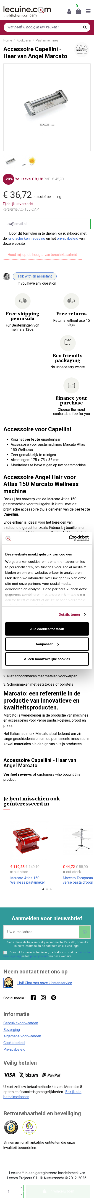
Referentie (10, 209)
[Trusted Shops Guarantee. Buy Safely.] (10, 1127)
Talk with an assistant (35, 276)
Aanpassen (44, 644)
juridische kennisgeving (26, 238)
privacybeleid (67, 238)
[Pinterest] (53, 997)
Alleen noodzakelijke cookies (47, 659)
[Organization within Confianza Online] (29, 1127)
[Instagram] (43, 997)
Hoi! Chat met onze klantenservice (44, 983)
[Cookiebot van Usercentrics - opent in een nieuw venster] (69, 538)
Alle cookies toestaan (47, 629)
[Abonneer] (84, 932)
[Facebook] (33, 997)
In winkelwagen (62, 1191)
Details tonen (69, 614)
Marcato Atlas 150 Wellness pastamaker (27, 880)
